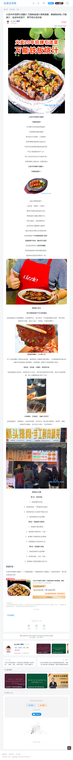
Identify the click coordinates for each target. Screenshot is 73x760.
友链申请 (4, 754)
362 (21, 647)
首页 (6, 9)
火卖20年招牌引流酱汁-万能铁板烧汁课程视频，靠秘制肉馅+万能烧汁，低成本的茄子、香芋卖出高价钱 (36, 16)
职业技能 (12, 9)
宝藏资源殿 (14, 757)
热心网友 (13, 21)
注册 (43, 705)
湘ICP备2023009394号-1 (24, 757)
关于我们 (18, 754)
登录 (32, 705)
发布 (52, 3)
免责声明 (11, 754)
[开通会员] (69, 748)
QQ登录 (37, 714)
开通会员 (60, 3)
